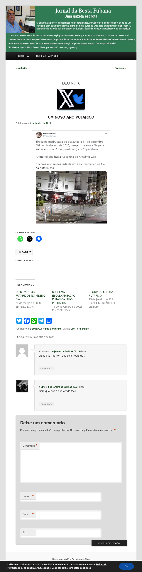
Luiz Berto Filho (53, 328)
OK (126, 566)
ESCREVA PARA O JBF (48, 56)
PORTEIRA (22, 56)
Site (25, 532)
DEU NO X (35, 328)
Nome (28, 496)
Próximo (120, 68)
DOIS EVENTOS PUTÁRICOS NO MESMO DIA (30, 295)
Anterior (21, 68)
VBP (41, 386)
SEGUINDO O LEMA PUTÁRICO (101, 293)
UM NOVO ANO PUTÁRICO (71, 117)
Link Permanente (80, 328)
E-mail (28, 514)
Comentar (46, 368)
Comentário (30, 446)
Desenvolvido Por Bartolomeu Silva (71, 559)
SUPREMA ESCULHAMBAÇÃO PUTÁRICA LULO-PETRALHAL (63, 297)
